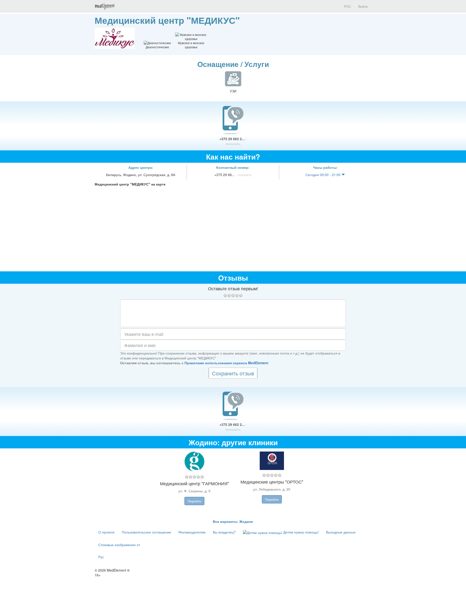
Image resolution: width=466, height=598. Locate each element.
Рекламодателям (192, 532)
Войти (363, 6)
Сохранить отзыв (233, 373)
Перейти (194, 501)
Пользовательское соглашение (146, 532)
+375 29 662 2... (233, 141)
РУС (347, 6)
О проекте (106, 532)
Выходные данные (341, 532)
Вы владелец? (224, 532)
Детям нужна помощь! (300, 532)
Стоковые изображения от (119, 544)
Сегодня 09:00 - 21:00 (323, 174)
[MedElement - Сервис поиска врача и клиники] (104, 6)
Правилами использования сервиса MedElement (226, 362)
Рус (101, 556)
